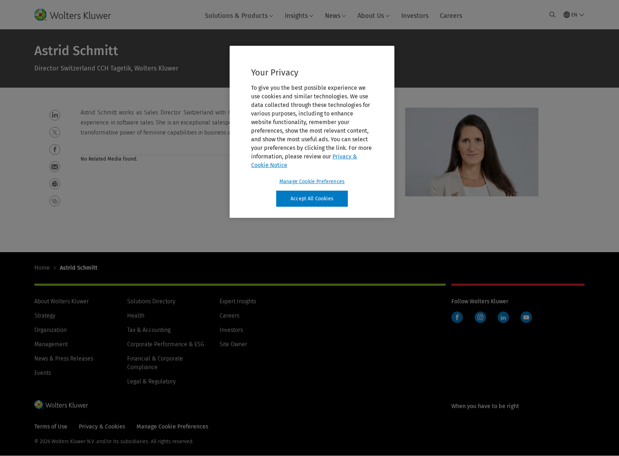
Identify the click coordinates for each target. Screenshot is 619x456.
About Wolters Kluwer (61, 301)
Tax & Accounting (149, 330)
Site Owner (233, 344)
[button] (54, 115)
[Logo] (78, 14)
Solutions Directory (151, 301)
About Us (371, 16)
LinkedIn (503, 317)
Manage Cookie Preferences (312, 181)
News (332, 16)
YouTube (526, 317)
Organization (50, 330)
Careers (451, 16)
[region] (312, 132)
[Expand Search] (552, 15)
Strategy (44, 315)
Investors (414, 16)
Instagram (480, 317)
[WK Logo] (61, 404)
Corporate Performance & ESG (165, 344)
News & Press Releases (63, 358)
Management (51, 344)
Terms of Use (50, 426)
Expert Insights (238, 301)
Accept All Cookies (312, 199)
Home (42, 267)
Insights (296, 16)
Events (42, 372)
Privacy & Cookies (102, 426)
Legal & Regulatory (151, 381)
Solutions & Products (236, 16)
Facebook (457, 317)
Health (135, 315)
